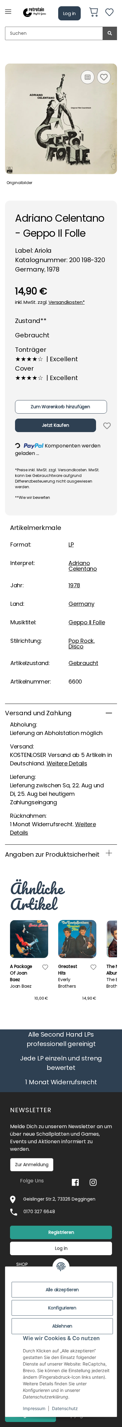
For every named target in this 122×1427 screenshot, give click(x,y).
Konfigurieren (62, 1308)
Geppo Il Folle (87, 622)
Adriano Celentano (83, 566)
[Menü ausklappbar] (8, 9)
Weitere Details (67, 763)
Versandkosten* (66, 302)
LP (71, 544)
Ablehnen (62, 1326)
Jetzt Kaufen (55, 425)
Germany (81, 604)
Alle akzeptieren (62, 1290)
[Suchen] (110, 33)
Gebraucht (83, 663)
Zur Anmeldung (31, 1164)
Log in (69, 13)
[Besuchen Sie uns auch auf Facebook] (75, 1182)
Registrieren (61, 1232)
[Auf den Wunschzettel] (104, 77)
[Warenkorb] (93, 13)
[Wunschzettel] (109, 13)
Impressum (34, 1408)
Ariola (43, 250)
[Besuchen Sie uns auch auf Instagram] (93, 1182)
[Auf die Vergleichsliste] (87, 77)
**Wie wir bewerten (32, 497)
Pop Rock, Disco (82, 643)
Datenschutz (65, 1408)
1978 (74, 585)
